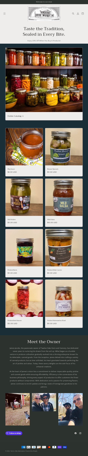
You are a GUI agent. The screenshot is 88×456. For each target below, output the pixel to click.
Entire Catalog (14, 116)
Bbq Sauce (11, 169)
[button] (4, 13)
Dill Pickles (12, 220)
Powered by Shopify (31, 451)
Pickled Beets (12, 270)
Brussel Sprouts (52, 169)
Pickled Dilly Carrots (54, 270)
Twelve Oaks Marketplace (18, 451)
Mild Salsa (51, 220)
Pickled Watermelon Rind (56, 321)
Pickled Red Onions (15, 321)
